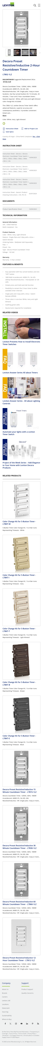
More (4, 115)
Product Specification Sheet (12, 209)
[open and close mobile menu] (39, 5)
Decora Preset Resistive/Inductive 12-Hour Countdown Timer (19, 958)
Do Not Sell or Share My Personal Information (15, 1032)
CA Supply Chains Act (16, 1035)
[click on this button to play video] (17, 52)
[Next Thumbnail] (39, 53)
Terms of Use (13, 1033)
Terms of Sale (22, 1033)
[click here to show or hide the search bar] (35, 5)
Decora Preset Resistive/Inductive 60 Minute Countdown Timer (19, 902)
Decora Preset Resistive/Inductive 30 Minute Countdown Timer (19, 846)
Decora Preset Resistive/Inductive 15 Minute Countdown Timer (19, 790)
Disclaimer (5, 1035)
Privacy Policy (31, 1033)
